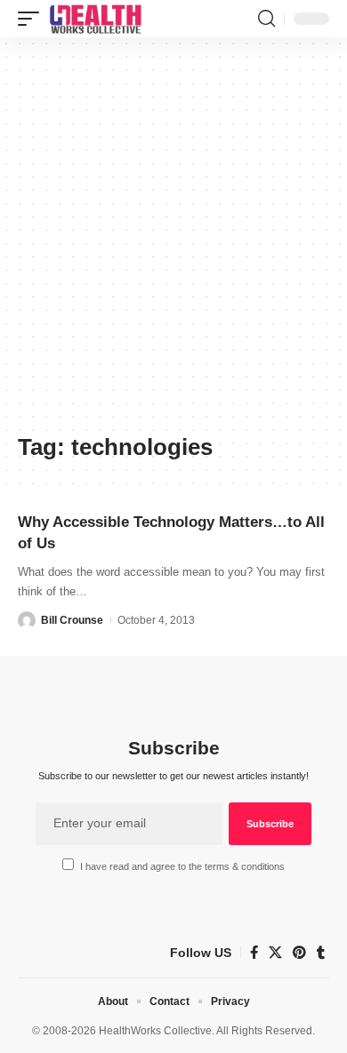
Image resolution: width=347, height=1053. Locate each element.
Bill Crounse (72, 620)
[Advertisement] (173, 241)
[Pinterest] (299, 952)
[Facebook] (254, 952)
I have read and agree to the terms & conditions (182, 866)
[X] (275, 952)
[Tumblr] (320, 952)
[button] (33, 18)
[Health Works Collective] (95, 18)
